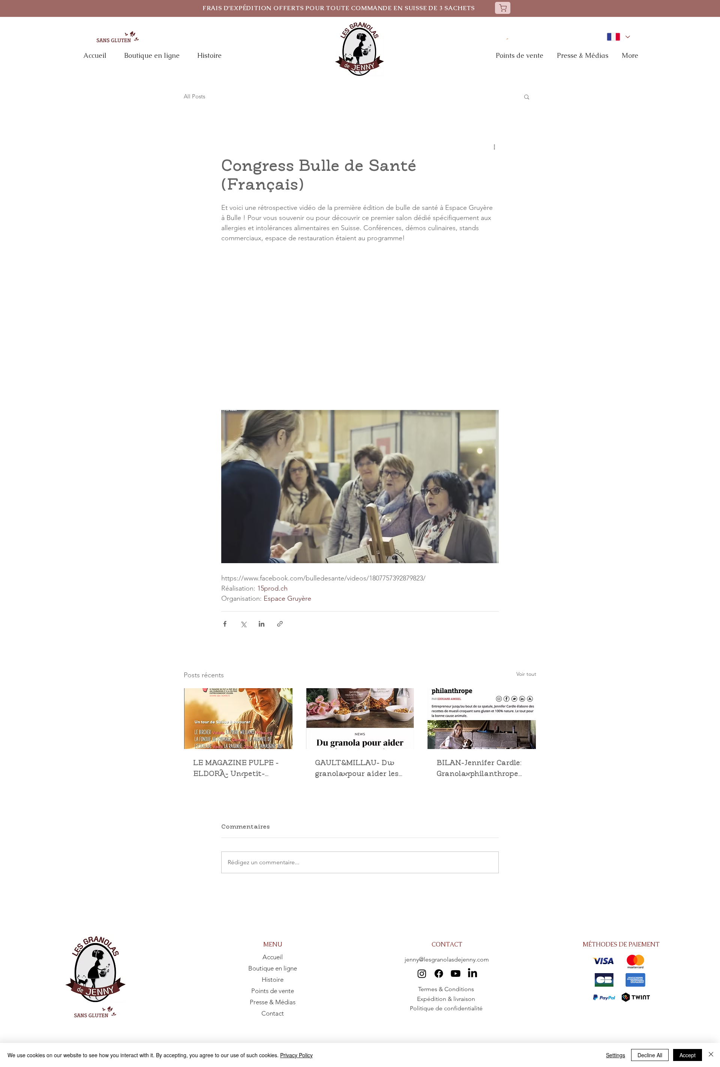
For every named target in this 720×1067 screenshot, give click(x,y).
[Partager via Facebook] (224, 623)
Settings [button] (615, 1055)
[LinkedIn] (472, 973)
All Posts (194, 96)
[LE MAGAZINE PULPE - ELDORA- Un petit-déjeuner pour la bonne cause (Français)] (238, 718)
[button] (526, 96)
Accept (688, 1055)
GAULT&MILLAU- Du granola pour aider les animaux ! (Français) (357, 769)
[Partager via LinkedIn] (261, 623)
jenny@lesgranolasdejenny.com (447, 959)
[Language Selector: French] (618, 37)
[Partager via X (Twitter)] (243, 623)
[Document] (502, 8)
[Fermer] (711, 1055)
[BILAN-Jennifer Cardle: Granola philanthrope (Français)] (482, 718)
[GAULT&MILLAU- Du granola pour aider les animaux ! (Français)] (360, 718)
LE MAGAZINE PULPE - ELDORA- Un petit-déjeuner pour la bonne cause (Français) (237, 769)
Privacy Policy (296, 1055)
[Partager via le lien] (280, 623)
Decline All (650, 1055)
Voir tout (526, 674)
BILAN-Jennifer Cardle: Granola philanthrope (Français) (479, 769)
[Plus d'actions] (494, 146)
